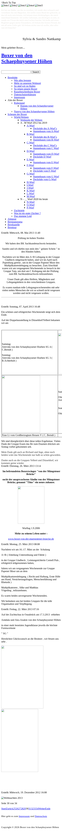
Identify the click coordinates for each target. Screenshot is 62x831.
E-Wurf (30, 159)
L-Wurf (30, 193)
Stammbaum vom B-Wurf (46, 139)
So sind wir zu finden (24, 86)
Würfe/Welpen (21, 117)
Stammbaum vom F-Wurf (46, 168)
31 (29, 808)
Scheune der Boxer (17, 114)
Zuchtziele (19, 210)
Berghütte (12, 77)
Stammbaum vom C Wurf (46, 148)
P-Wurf (30, 207)
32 (32, 808)
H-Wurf (30, 182)
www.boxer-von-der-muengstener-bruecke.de (31, 539)
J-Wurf (30, 187)
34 (37, 808)
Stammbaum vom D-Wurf (46, 154)
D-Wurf (30, 151)
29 (24, 808)
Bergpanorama (15, 221)
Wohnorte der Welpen (31, 120)
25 (14, 808)
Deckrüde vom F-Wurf (44, 171)
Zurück (9, 808)
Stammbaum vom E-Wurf (46, 162)
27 (19, 808)
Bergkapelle (14, 224)
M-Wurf (31, 196)
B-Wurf (30, 134)
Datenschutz (41, 816)
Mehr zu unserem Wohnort (27, 83)
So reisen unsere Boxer (25, 89)
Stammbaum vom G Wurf (46, 176)
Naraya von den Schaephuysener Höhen (34, 111)
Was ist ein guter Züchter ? (27, 213)
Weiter (42, 808)
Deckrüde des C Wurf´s (45, 145)
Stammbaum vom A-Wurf (46, 131)
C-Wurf (30, 142)
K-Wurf (30, 190)
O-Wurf (30, 204)
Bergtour (12, 227)
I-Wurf (30, 185)
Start (3, 808)
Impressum (19, 97)
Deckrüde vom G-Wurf (44, 179)
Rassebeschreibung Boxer (27, 91)
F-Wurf (30, 165)
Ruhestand (19, 103)
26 (17, 808)
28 (22, 808)
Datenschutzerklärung (25, 94)
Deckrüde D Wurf (42, 156)
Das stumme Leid (23, 216)
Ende (47, 808)
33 (35, 808)
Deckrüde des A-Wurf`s (45, 128)
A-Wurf (30, 125)
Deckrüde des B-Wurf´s (45, 137)
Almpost (12, 219)
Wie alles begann (22, 80)
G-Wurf (30, 173)
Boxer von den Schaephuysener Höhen (26, 58)
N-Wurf (30, 202)
